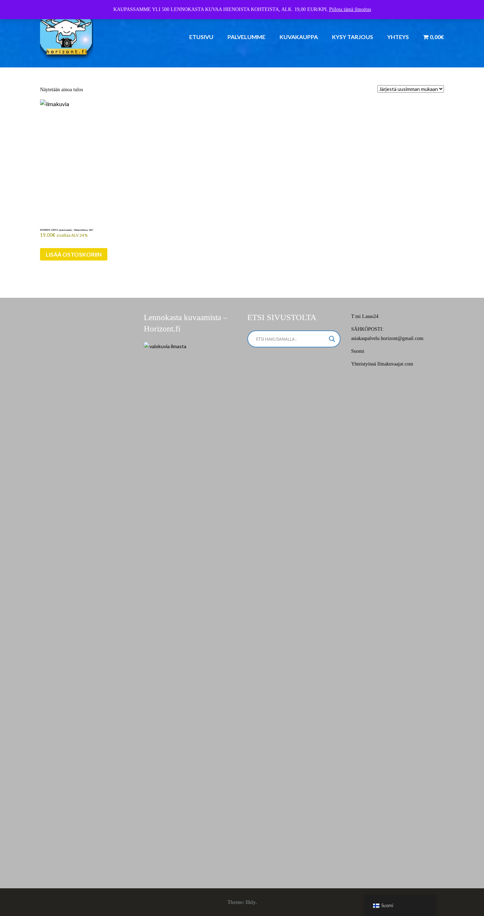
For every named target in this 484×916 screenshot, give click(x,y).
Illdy (250, 902)
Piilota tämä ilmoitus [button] (350, 9)
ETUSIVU (201, 36)
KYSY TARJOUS (352, 36)
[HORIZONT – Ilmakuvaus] (66, 33)
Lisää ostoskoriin (74, 254)
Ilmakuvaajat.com (395, 364)
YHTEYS (398, 36)
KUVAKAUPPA (299, 36)
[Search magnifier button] (332, 339)
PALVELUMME (246, 36)
